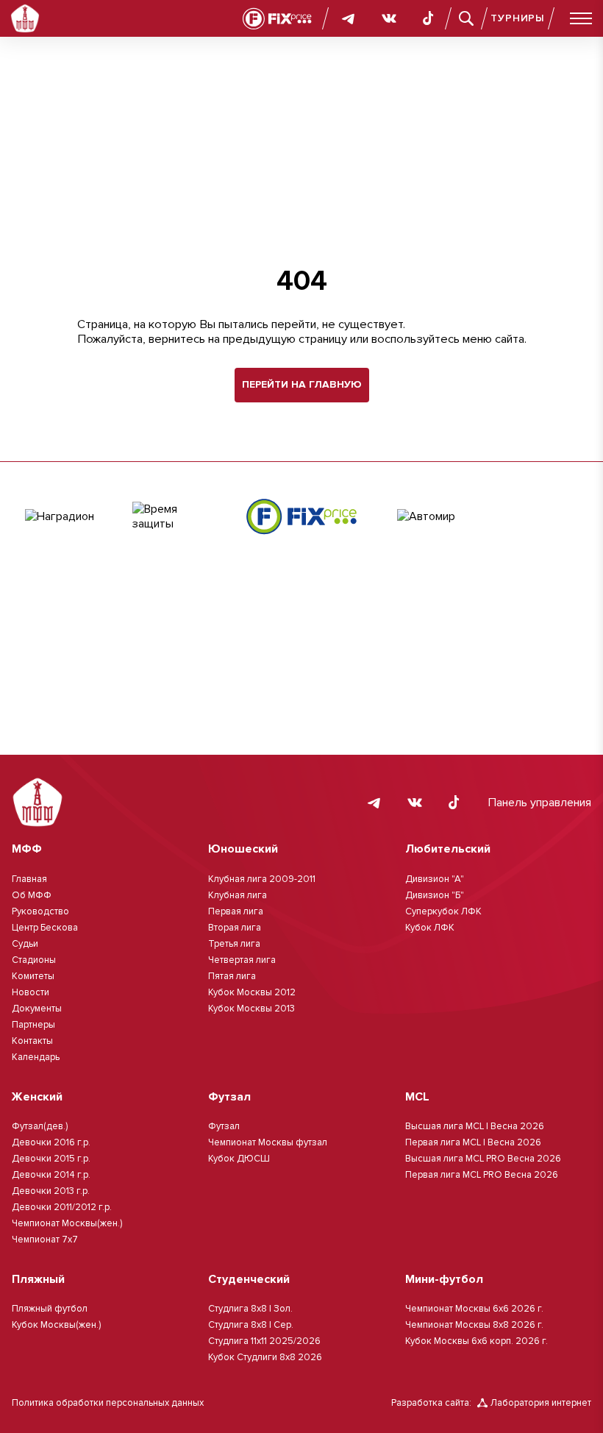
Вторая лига (234, 928)
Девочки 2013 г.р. (51, 1191)
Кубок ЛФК (429, 928)
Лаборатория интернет (540, 1403)
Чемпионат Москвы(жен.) (67, 1223)
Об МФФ (31, 895)
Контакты (32, 1041)
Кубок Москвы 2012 (252, 992)
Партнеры (33, 1025)
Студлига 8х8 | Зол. (250, 1309)
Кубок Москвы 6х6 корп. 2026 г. (476, 1341)
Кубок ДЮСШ (239, 1158)
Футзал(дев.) (40, 1126)
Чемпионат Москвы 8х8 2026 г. (474, 1325)
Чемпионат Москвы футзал (267, 1142)
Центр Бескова (45, 928)
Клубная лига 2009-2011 (261, 879)
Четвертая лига (242, 960)
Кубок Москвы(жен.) (56, 1325)
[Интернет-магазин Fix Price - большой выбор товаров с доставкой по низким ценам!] (301, 516)
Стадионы (34, 960)
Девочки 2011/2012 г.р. (62, 1207)
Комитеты (33, 976)
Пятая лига (232, 976)
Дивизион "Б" (434, 895)
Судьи (25, 944)
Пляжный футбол (50, 1309)
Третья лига (234, 944)
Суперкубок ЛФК (443, 911)
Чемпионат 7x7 (45, 1239)
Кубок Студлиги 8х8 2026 (265, 1357)
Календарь (36, 1057)
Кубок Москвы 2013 (251, 1008)
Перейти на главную (302, 384)
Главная (29, 879)
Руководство (40, 911)
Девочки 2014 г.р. (51, 1175)
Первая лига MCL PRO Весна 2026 (481, 1175)
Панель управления (539, 802)
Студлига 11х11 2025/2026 (264, 1341)
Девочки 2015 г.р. (51, 1158)
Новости (30, 992)
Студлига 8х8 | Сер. (250, 1325)
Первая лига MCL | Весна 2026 (473, 1142)
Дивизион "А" (434, 879)
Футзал (224, 1126)
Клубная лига (237, 895)
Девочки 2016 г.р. (51, 1142)
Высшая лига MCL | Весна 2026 (474, 1126)
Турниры (517, 18)
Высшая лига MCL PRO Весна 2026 (483, 1158)
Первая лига (235, 911)
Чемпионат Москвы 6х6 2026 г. (474, 1309)
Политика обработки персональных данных (108, 1403)
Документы (37, 1008)
